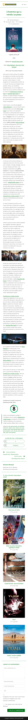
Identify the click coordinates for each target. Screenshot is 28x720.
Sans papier (20, 431)
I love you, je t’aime (14, 510)
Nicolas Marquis (14, 20)
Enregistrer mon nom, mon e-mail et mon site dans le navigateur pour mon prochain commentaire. (14, 698)
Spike (4, 432)
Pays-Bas (16, 431)
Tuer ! (14, 619)
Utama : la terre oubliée (14, 655)
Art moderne (21, 426)
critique (17, 428)
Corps (13, 428)
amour (12, 426)
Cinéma (20, 22)
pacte (12, 431)
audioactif (5, 428)
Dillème (5, 429)
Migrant (8, 431)
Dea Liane (22, 428)
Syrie (7, 432)
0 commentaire (15, 24)
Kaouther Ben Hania (15, 429)
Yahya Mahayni (12, 432)
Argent (16, 426)
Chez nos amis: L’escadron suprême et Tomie (14, 546)
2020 (9, 426)
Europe (8, 429)
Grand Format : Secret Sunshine (14, 583)
